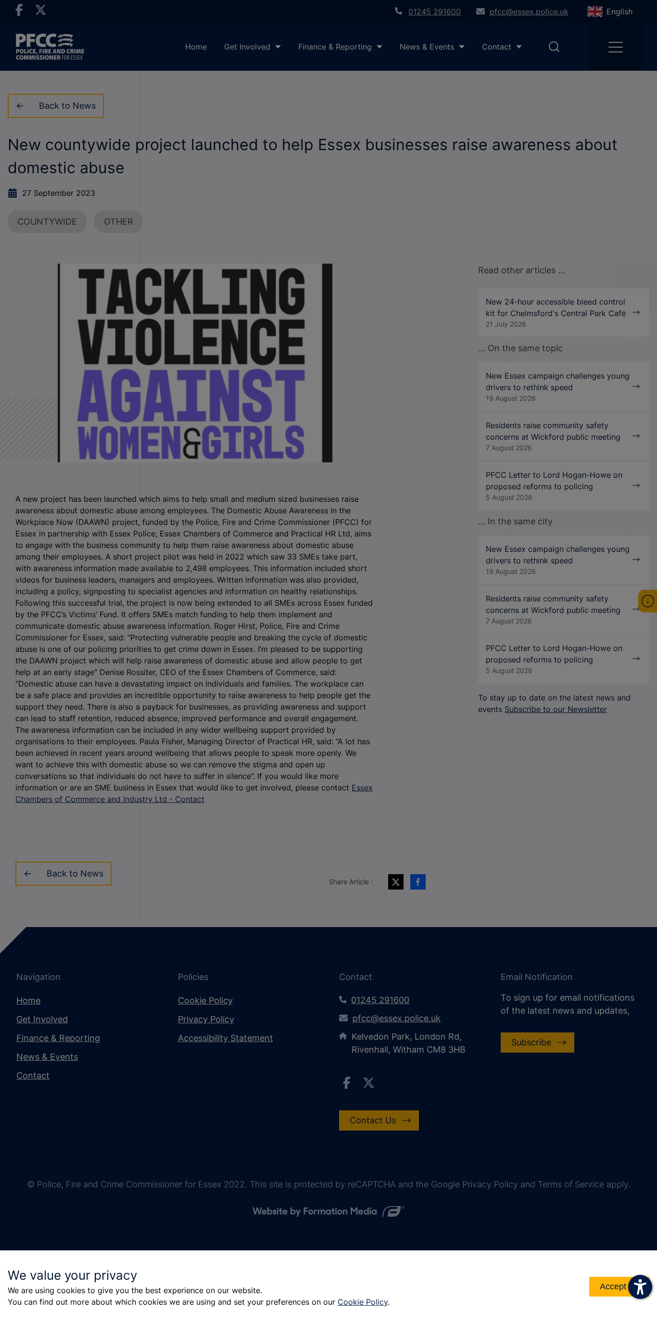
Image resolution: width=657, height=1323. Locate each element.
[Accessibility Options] (640, 1287)
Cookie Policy (363, 1302)
